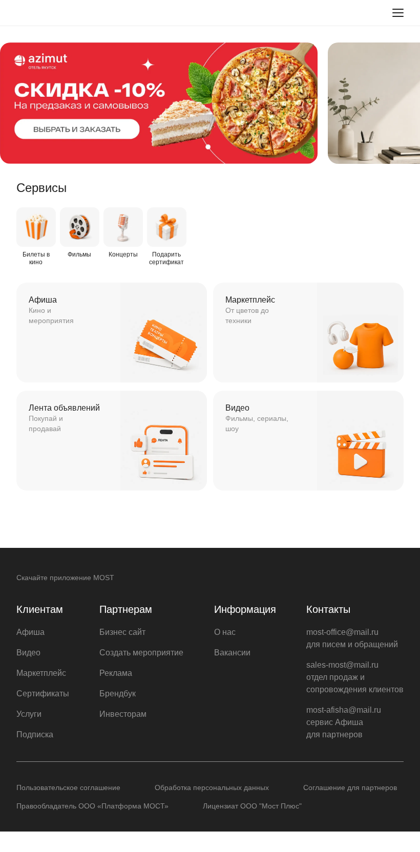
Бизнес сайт (122, 632)
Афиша (30, 632)
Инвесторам (122, 714)
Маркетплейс (41, 673)
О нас (225, 632)
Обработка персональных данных (212, 787)
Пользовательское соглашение (68, 787)
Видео (28, 652)
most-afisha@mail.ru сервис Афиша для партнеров (343, 722)
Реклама (115, 673)
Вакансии (232, 652)
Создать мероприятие (141, 652)
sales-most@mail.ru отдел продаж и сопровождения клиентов (355, 677)
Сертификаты (42, 693)
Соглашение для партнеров (350, 787)
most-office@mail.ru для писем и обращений (352, 638)
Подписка (34, 734)
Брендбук (117, 693)
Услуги (28, 714)
